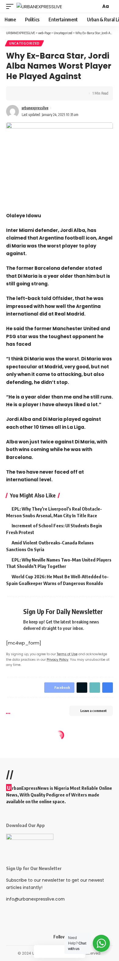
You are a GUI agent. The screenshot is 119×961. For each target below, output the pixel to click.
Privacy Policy (57, 659)
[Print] (48, 93)
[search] (95, 6)
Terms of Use (67, 654)
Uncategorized (24, 43)
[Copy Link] (38, 93)
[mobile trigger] (11, 6)
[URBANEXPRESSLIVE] (39, 6)
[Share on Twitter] (29, 93)
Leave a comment (93, 711)
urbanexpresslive (35, 108)
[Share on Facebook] (20, 93)
